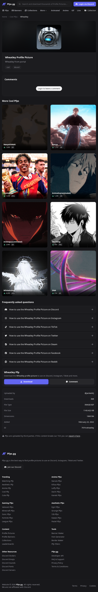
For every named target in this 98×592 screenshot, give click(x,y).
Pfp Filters (56, 544)
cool (8, 67)
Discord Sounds (8, 563)
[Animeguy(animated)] (24, 225)
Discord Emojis (8, 559)
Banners (18, 10)
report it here (74, 436)
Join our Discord (14, 467)
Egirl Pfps (56, 507)
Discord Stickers (9, 555)
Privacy (83, 586)
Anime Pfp (6, 488)
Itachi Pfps (56, 491)
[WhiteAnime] (24, 273)
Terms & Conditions (60, 566)
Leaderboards (8, 544)
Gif (73, 10)
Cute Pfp (5, 495)
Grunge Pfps (57, 510)
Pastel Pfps (56, 521)
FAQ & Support (58, 559)
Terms (74, 586)
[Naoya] (73, 127)
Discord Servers (8, 570)
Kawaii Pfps (56, 518)
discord (16, 67)
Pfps (6, 10)
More (42, 10)
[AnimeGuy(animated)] (73, 176)
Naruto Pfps (57, 481)
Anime (66, 10)
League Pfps (7, 521)
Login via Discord (86, 4)
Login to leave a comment (49, 88)
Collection (92, 10)
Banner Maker (58, 533)
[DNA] (73, 273)
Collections (32, 10)
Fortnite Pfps (7, 518)
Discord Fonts (8, 566)
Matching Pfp (8, 481)
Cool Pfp (5, 491)
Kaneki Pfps (57, 495)
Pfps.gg (19, 584)
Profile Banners (8, 537)
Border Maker (57, 540)
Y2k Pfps (55, 514)
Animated (55, 10)
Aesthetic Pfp (7, 484)
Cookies (92, 586)
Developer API (58, 555)
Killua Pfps (56, 484)
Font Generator (58, 537)
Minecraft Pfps (8, 510)
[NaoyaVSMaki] (24, 127)
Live (79, 10)
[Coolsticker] (24, 176)
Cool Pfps (14, 16)
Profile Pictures (8, 533)
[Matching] (73, 225)
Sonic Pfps (6, 514)
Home (4, 16)
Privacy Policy (57, 563)
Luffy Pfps (56, 488)
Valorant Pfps (7, 507)
